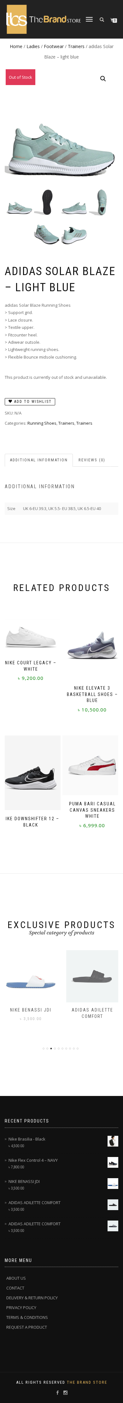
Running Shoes (41, 423)
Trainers (76, 46)
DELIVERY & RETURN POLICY (32, 1298)
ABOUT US (16, 1278)
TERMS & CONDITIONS (27, 1317)
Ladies (33, 46)
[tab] (39, 460)
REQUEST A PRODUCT (26, 1327)
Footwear (54, 46)
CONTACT (15, 1288)
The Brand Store (87, 1382)
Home (16, 46)
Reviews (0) (92, 460)
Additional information (39, 460)
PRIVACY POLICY (21, 1307)
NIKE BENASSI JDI (30, 1009)
